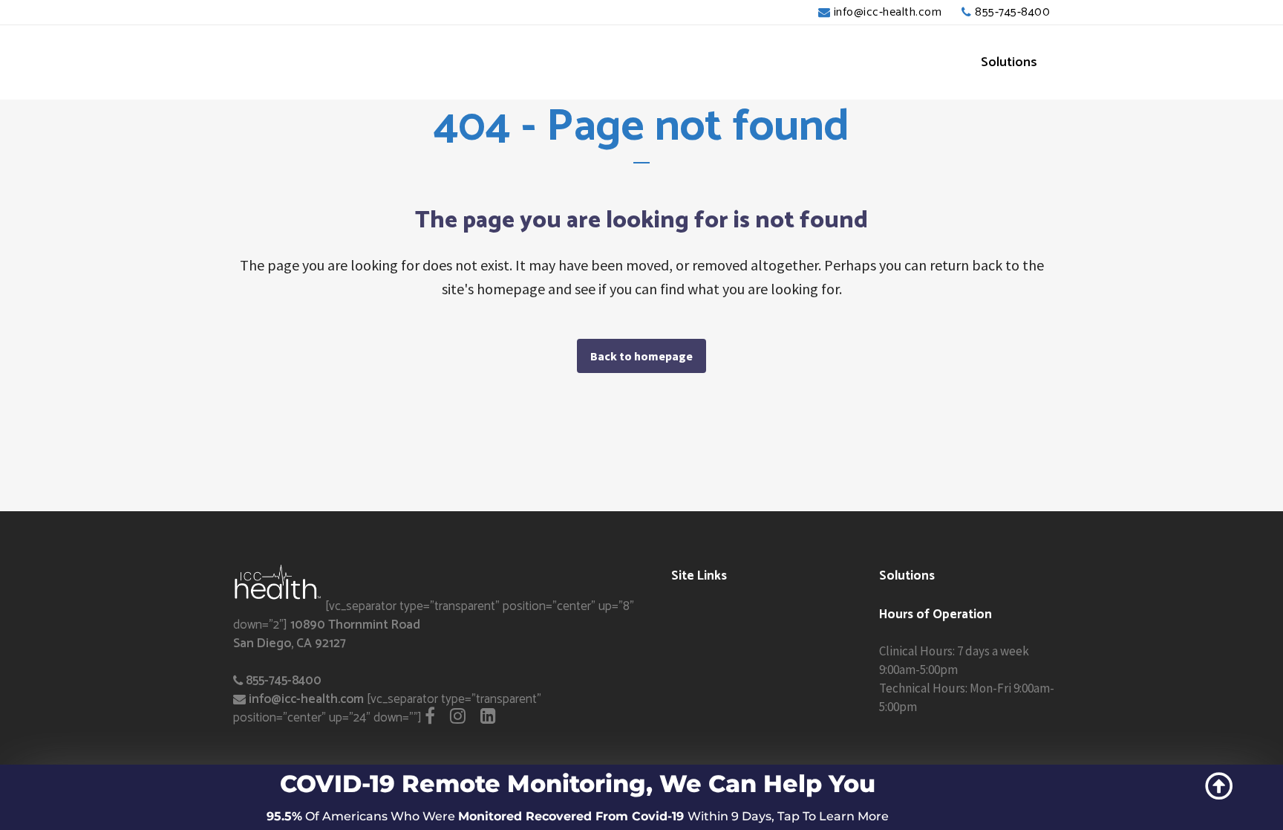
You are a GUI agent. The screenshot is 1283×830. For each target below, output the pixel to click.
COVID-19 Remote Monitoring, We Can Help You (577, 783)
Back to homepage (641, 355)
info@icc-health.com (888, 12)
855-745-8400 (1012, 12)
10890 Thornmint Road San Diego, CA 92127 (326, 634)
